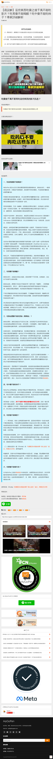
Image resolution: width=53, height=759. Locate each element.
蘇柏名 (24, 499)
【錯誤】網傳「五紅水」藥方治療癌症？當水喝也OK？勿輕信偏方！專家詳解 (38, 533)
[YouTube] (7, 732)
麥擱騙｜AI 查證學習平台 (8, 751)
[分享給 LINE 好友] (6, 504)
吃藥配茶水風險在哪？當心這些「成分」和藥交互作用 (30, 487)
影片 (7, 6)
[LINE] (13, 732)
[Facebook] (4, 732)
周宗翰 (24, 496)
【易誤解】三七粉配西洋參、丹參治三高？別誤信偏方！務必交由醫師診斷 (13, 533)
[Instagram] (10, 732)
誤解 (12, 6)
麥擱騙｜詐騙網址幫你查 (8, 748)
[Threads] (16, 732)
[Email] (19, 732)
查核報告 (45, 378)
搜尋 (47, 740)
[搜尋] (47, 2)
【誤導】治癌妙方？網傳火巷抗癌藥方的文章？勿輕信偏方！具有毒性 (21, 550)
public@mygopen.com (13, 728)
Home (2, 6)
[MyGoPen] (5, 3)
